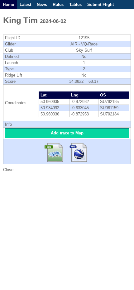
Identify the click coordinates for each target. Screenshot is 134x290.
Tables (75, 4)
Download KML (78, 151)
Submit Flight (100, 4)
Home (8, 4)
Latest (25, 4)
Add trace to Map (67, 133)
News (42, 4)
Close (8, 169)
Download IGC (55, 151)
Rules (58, 4)
